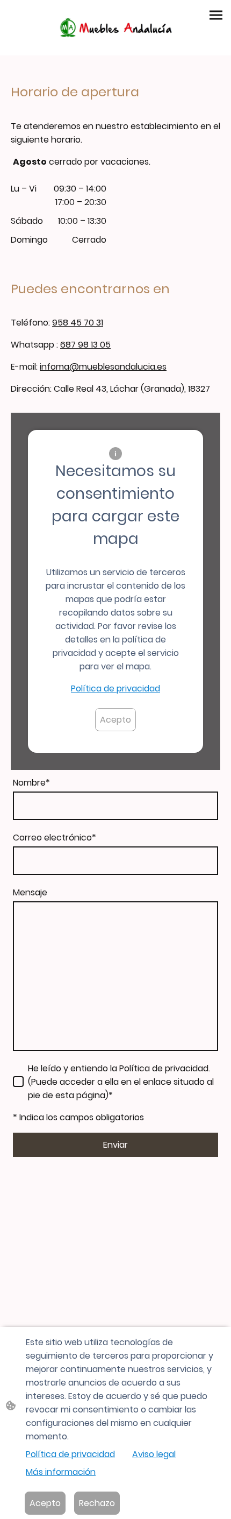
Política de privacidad (115, 688)
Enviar (115, 1145)
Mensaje (30, 892)
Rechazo (97, 1503)
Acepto (115, 719)
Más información (61, 1472)
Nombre (31, 782)
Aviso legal (154, 1454)
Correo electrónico (54, 837)
